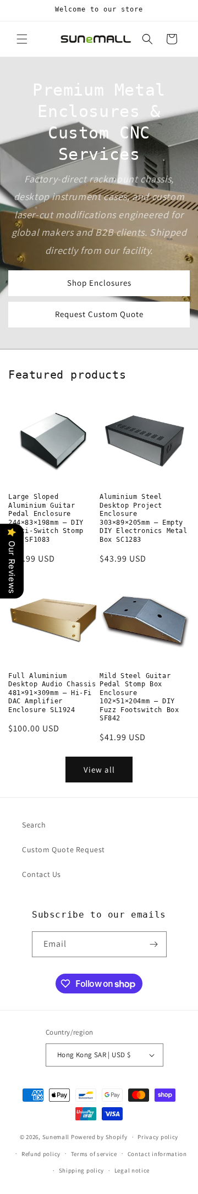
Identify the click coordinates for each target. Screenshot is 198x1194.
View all (99, 769)
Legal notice (132, 1170)
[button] (22, 39)
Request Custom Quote (99, 314)
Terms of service (94, 1154)
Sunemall (56, 1137)
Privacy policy (158, 1137)
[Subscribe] (154, 944)
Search (34, 825)
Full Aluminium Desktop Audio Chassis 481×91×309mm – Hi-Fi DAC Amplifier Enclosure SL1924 (52, 693)
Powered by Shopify (99, 1137)
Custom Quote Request (63, 849)
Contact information (157, 1154)
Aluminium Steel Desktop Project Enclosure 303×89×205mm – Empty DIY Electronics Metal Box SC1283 (144, 518)
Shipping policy (82, 1170)
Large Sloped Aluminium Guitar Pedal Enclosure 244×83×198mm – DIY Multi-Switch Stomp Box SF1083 (46, 518)
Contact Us (41, 874)
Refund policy (41, 1154)
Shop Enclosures (99, 282)
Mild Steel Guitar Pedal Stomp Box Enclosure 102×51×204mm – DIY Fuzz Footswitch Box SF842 (139, 697)
